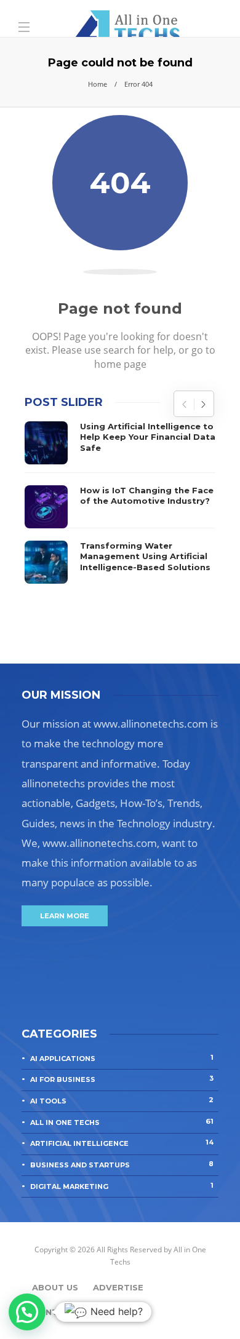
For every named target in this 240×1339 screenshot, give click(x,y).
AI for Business (122, 1079)
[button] (27, 1311)
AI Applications (122, 1058)
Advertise (118, 1287)
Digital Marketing (122, 1186)
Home (97, 84)
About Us (55, 1287)
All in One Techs (122, 1122)
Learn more (64, 916)
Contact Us (61, 1312)
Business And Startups (122, 1164)
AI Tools (122, 1100)
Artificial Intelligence (122, 1143)
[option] (120, 502)
